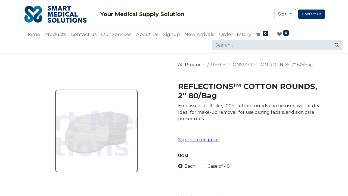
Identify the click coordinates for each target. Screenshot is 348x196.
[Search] (337, 45)
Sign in (285, 14)
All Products (191, 64)
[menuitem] (32, 34)
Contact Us (311, 14)
